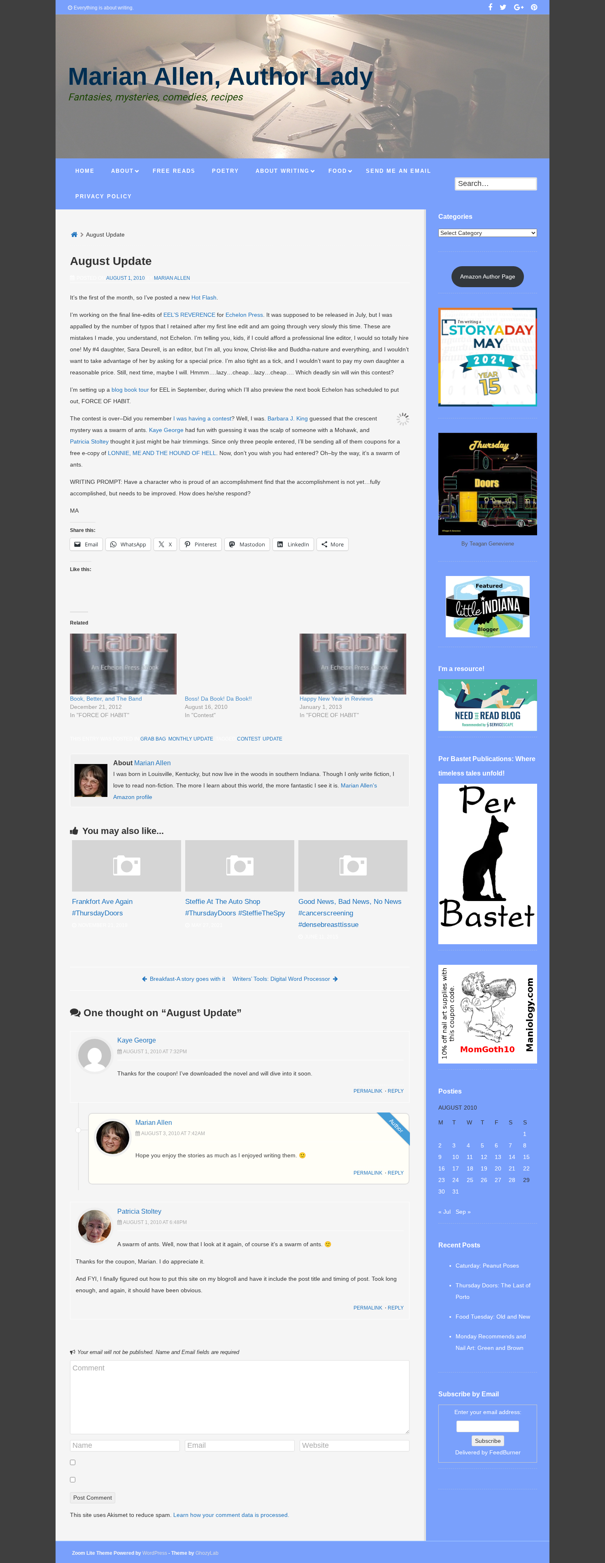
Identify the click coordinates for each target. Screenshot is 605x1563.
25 (470, 1180)
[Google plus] (519, 8)
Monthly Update (190, 739)
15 (526, 1157)
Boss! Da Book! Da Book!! (218, 698)
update (272, 739)
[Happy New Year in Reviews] (353, 664)
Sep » (463, 1211)
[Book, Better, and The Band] (123, 664)
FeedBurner (505, 1452)
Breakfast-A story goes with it (187, 978)
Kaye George (166, 430)
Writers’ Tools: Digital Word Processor (281, 978)
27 (498, 1180)
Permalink (368, 1091)
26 (484, 1180)
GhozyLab (207, 1553)
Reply (396, 1091)
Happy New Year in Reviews (336, 698)
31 (455, 1191)
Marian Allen (172, 278)
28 (512, 1180)
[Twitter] (503, 8)
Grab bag (153, 739)
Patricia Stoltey (89, 441)
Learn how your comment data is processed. (231, 1515)
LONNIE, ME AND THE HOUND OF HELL (162, 453)
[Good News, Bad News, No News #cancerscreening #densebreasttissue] (352, 889)
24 (455, 1180)
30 (441, 1191)
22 (526, 1168)
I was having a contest (202, 418)
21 (512, 1168)
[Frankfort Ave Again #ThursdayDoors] (126, 889)
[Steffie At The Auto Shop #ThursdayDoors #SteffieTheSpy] (239, 889)
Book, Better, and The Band (106, 698)
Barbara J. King (288, 418)
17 (455, 1168)
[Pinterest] (534, 8)
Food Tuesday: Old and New (493, 1316)
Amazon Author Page (487, 276)
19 (484, 1168)
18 (470, 1168)
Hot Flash (203, 297)
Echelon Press (244, 314)
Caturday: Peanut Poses (487, 1265)
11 (470, 1157)
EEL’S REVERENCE (189, 314)
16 (441, 1168)
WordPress (154, 1553)
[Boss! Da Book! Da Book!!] (238, 664)
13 (498, 1157)
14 (512, 1157)
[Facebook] (490, 8)
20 (498, 1168)
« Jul (444, 1211)
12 (484, 1157)
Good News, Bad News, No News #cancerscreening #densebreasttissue (350, 913)
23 (441, 1180)
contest (248, 739)
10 (455, 1157)
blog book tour (130, 389)
